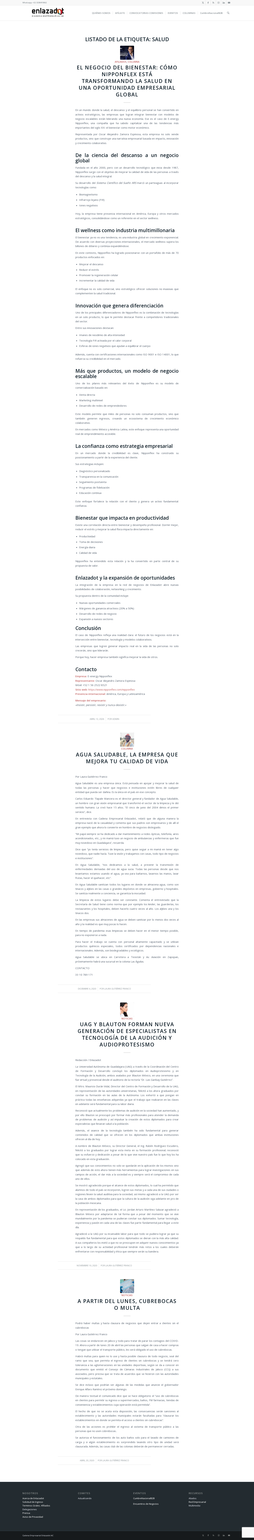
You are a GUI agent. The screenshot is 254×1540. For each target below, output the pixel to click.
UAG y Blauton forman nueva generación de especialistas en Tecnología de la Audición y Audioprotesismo (127, 1034)
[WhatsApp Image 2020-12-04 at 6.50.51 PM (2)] (127, 740)
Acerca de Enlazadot (33, 1498)
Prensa (26, 1513)
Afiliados (120, 61)
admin (115, 719)
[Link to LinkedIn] (223, 2)
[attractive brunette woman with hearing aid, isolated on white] (127, 1009)
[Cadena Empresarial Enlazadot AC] (47, 13)
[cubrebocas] (127, 1286)
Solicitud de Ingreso (32, 1501)
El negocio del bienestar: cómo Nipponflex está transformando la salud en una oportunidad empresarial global (127, 81)
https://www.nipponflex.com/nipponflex (111, 689)
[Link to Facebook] (208, 2)
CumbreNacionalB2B (144, 1498)
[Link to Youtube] (229, 2)
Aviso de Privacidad (32, 1516)
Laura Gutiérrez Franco (117, 988)
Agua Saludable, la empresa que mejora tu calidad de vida (127, 758)
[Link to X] (202, 2)
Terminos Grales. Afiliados (36, 1505)
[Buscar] (228, 13)
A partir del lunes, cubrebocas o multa (127, 1304)
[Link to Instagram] (218, 2)
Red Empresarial (197, 1501)
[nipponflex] (127, 53)
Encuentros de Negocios (146, 1503)
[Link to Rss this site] (213, 2)
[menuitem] (101, 13)
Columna (133, 61)
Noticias (127, 1018)
